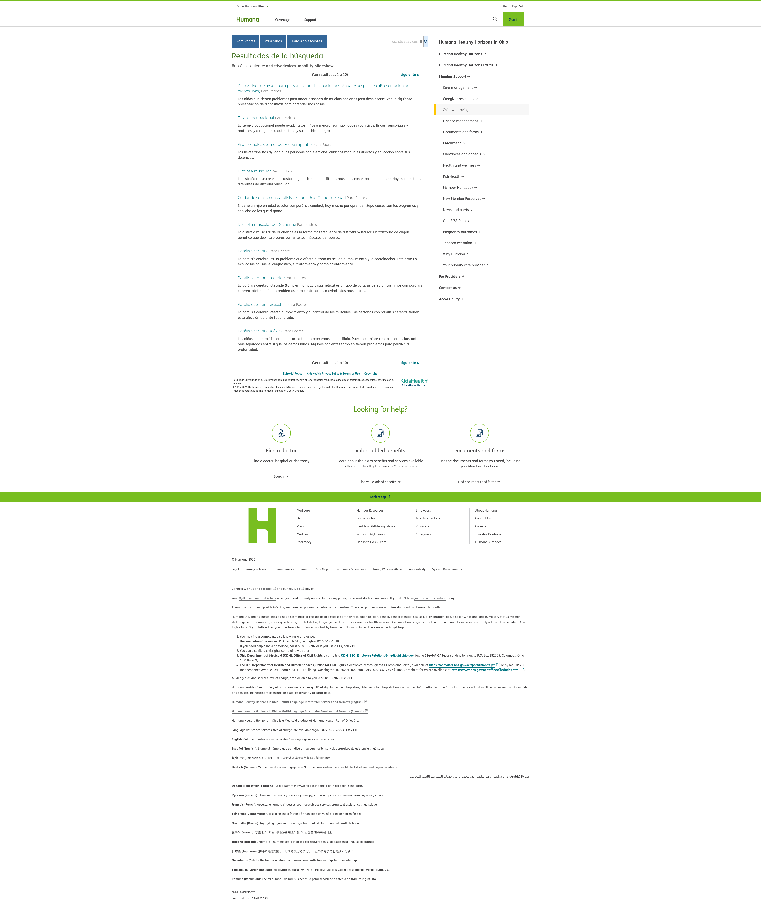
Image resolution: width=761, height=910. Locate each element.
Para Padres (245, 41)
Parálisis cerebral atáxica (260, 331)
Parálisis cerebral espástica (262, 304)
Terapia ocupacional (256, 117)
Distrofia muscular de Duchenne (267, 224)
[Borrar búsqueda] (422, 41)
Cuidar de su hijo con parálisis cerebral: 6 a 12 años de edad (292, 197)
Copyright (370, 373)
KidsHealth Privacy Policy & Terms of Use (333, 373)
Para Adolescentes (307, 41)
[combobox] (409, 41)
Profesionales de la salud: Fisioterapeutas (275, 144)
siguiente (408, 74)
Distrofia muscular (254, 171)
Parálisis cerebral (253, 251)
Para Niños (273, 41)
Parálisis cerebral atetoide (261, 277)
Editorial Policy (292, 373)
